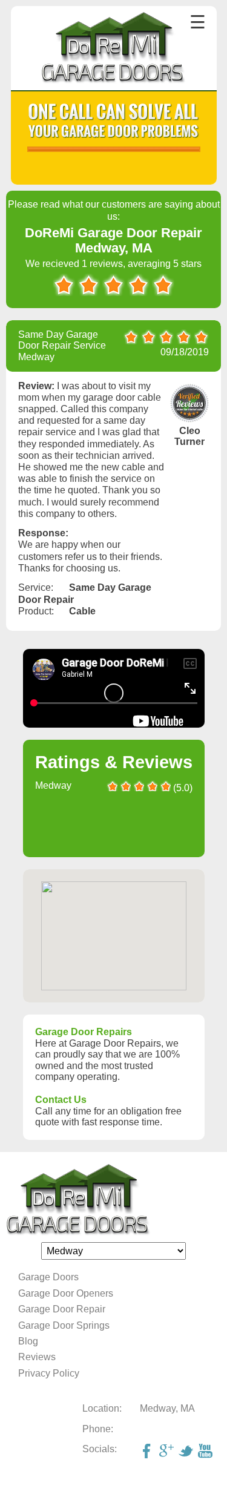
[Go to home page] (113, 49)
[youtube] (206, 1452)
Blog (28, 1341)
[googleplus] (167, 1452)
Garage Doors (48, 1277)
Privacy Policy (48, 1373)
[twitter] (187, 1452)
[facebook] (148, 1452)
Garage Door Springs (64, 1325)
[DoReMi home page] (113, 1200)
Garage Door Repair (61, 1309)
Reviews (37, 1357)
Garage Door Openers (65, 1293)
